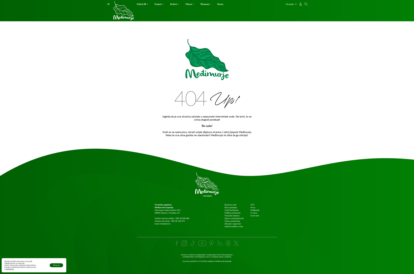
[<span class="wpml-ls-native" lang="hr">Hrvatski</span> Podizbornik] (296, 4)
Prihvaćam (56, 265)
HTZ (252, 205)
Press (252, 207)
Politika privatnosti (232, 213)
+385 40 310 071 (177, 221)
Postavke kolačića (232, 215)
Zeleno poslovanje (232, 221)
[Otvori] (108, 4)
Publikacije (255, 210)
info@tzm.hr (165, 224)
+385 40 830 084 (182, 218)
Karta (220, 4)
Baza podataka (231, 207)
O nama (253, 213)
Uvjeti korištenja (231, 210)
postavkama (10, 269)
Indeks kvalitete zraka (234, 226)
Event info (254, 215)
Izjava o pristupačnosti (234, 218)
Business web (230, 205)
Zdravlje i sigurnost (233, 224)
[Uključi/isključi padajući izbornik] (147, 4)
